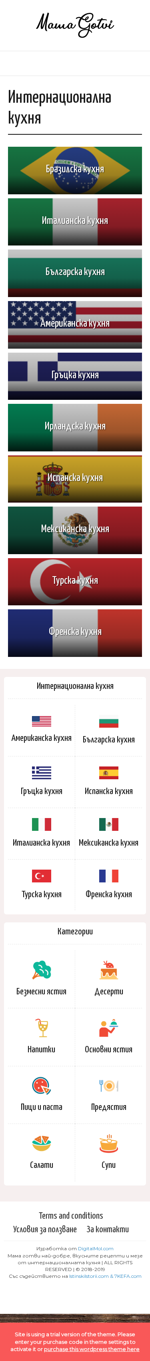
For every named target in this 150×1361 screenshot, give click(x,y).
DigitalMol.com (96, 1248)
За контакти (107, 1229)
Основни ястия (108, 1049)
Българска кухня (109, 739)
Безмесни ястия (41, 991)
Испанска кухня (109, 791)
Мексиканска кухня (108, 843)
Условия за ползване (45, 1229)
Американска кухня (41, 738)
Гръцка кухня (41, 791)
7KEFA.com (128, 1276)
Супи (109, 1165)
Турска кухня (42, 894)
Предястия (108, 1107)
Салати (41, 1165)
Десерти (108, 991)
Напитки (41, 1049)
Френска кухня (109, 894)
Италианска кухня (41, 843)
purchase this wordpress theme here (92, 1349)
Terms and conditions (71, 1216)
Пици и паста (41, 1107)
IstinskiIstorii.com (89, 1276)
